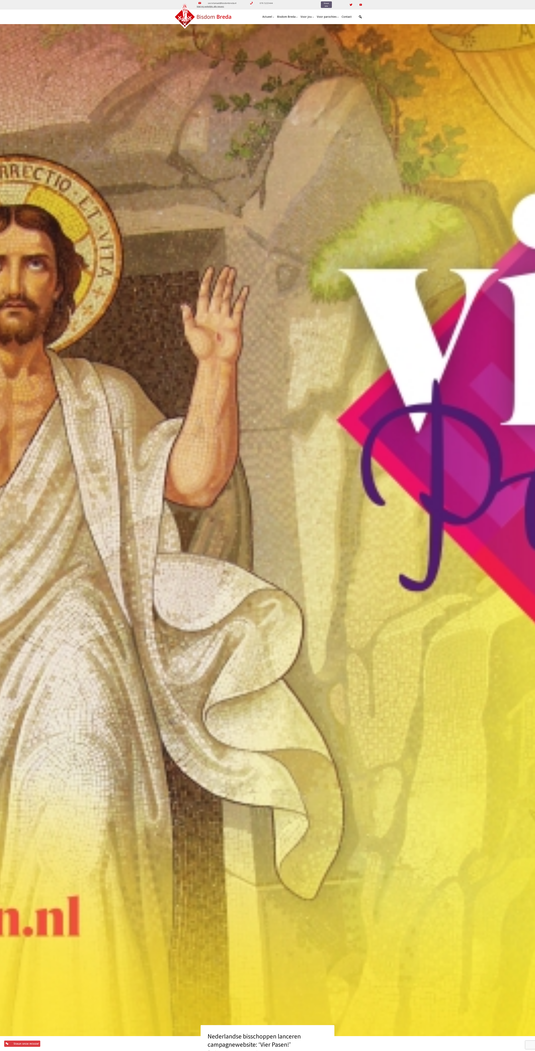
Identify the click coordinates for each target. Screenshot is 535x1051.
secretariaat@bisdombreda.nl (222, 3)
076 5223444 (266, 3)
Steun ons (326, 4)
